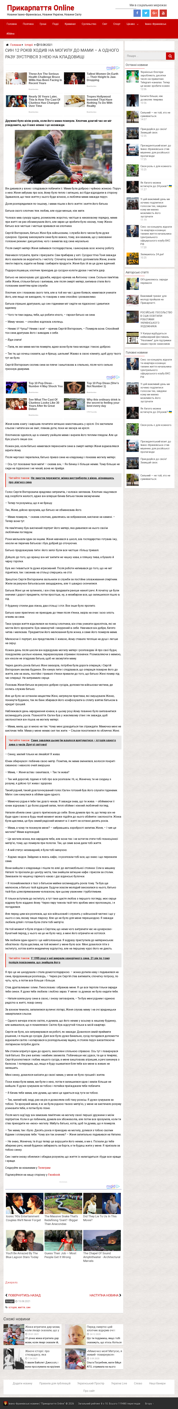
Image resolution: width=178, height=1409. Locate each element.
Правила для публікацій (54, 1383)
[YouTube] (163, 13)
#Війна (10, 33)
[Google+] (154, 13)
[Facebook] (137, 13)
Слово (138, 1383)
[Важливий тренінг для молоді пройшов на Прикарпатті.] (133, 305)
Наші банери (157, 1383)
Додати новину (22, 1383)
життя (21, 1307)
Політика (28, 24)
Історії (29, 44)
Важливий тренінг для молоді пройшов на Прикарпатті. (153, 299)
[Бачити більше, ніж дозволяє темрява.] (133, 105)
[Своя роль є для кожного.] (133, 175)
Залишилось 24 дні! (152, 254)
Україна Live (119, 1383)
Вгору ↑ (149, 1403)
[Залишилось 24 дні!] (133, 263)
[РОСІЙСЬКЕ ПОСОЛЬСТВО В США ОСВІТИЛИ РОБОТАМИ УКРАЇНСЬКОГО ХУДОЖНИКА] (133, 322)
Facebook (54, 1174)
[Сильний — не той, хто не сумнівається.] (133, 122)
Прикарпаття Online (40, 7)
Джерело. (11, 1282)
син (28, 1307)
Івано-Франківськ (155, 24)
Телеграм (44, 1167)
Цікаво (131, 24)
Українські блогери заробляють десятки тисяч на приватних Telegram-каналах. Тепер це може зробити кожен (155, 78)
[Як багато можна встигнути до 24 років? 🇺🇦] (133, 192)
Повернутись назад (24, 1295)
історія (13, 1307)
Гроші (43, 24)
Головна (12, 24)
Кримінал (70, 24)
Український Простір (90, 1383)
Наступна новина (104, 1295)
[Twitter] (145, 13)
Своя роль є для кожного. (156, 166)
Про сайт (89, 1391)
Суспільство (89, 24)
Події (55, 24)
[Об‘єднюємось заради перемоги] (133, 289)
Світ (104, 24)
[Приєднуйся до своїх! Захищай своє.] (133, 138)
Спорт (116, 24)
